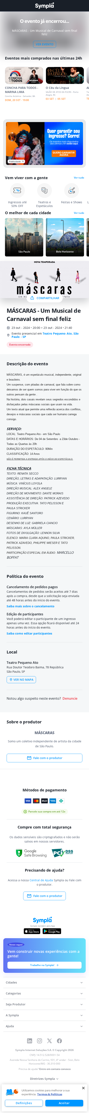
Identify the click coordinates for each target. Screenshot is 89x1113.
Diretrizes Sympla (42, 1079)
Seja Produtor (15, 1004)
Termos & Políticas (49, 1094)
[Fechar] (83, 1088)
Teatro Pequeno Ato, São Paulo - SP (45, 335)
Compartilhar (48, 298)
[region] (44, 1097)
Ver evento (44, 44)
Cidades (11, 982)
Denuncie (70, 698)
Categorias (13, 993)
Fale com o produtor (47, 758)
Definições (24, 1103)
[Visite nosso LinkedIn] (29, 1040)
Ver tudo (79, 177)
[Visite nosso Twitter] (49, 1040)
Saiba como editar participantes (29, 633)
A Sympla (12, 1015)
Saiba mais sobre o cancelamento (30, 606)
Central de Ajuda (41, 880)
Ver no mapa (23, 680)
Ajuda (10, 1026)
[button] (12, 1092)
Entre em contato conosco (55, 1069)
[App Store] (32, 931)
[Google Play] (52, 931)
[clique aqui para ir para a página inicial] (44, 6)
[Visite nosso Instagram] (39, 1040)
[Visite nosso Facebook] (59, 1040)
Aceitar (64, 1103)
